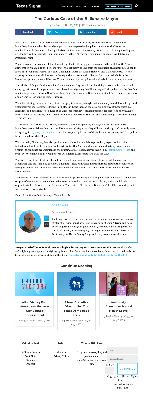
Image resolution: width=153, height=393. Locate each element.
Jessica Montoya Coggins (77, 320)
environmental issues (118, 149)
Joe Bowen (57, 25)
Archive (67, 7)
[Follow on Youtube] (131, 343)
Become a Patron (118, 6)
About (96, 7)
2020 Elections (88, 25)
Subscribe (127, 368)
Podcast (82, 7)
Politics (101, 25)
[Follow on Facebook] (113, 343)
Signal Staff (28, 320)
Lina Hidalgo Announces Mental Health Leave (118, 307)
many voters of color (46, 132)
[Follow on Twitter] (119, 343)
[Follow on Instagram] (125, 343)
